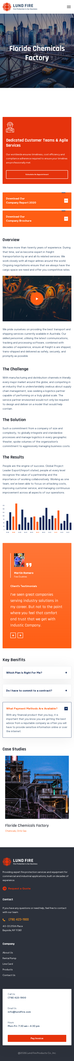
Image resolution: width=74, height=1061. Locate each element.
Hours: (11, 1022)
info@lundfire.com (19, 1011)
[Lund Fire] (20, 7)
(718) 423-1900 (19, 919)
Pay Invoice (55, 71)
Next (67, 787)
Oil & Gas (21, 831)
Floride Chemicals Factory (27, 825)
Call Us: (11, 994)
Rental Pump (9, 958)
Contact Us (9, 975)
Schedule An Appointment (37, 174)
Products (8, 969)
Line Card (8, 963)
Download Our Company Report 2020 (36, 200)
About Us (8, 952)
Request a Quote (19, 888)
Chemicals (10, 831)
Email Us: (12, 1008)
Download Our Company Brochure (36, 218)
